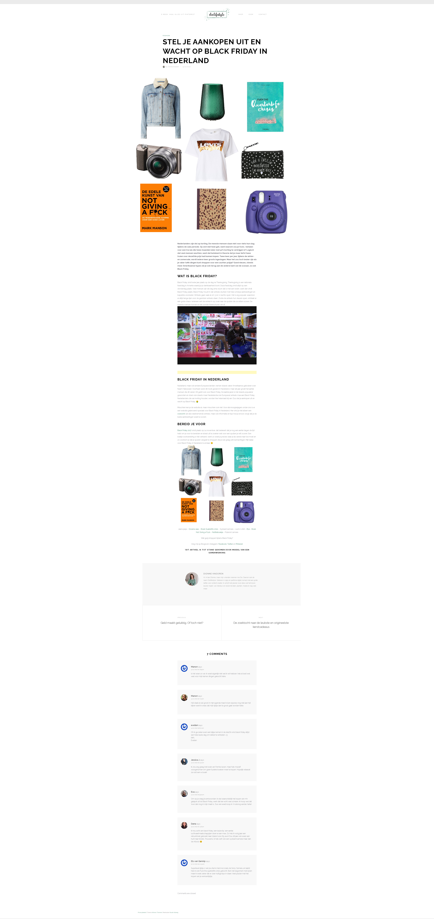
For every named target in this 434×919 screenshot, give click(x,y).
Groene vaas (194, 529)
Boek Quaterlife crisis (209, 529)
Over (251, 14)
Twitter (230, 544)
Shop (240, 14)
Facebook (222, 544)
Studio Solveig (174, 912)
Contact (263, 14)
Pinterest (239, 544)
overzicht (181, 414)
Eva (193, 792)
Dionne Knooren (173, 67)
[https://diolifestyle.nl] (205, 593)
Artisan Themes (157, 912)
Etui (248, 529)
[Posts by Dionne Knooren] (164, 67)
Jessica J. (195, 760)
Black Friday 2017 (184, 430)
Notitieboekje (217, 532)
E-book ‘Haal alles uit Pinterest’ (178, 14)
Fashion (166, 35)
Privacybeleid (142, 912)
